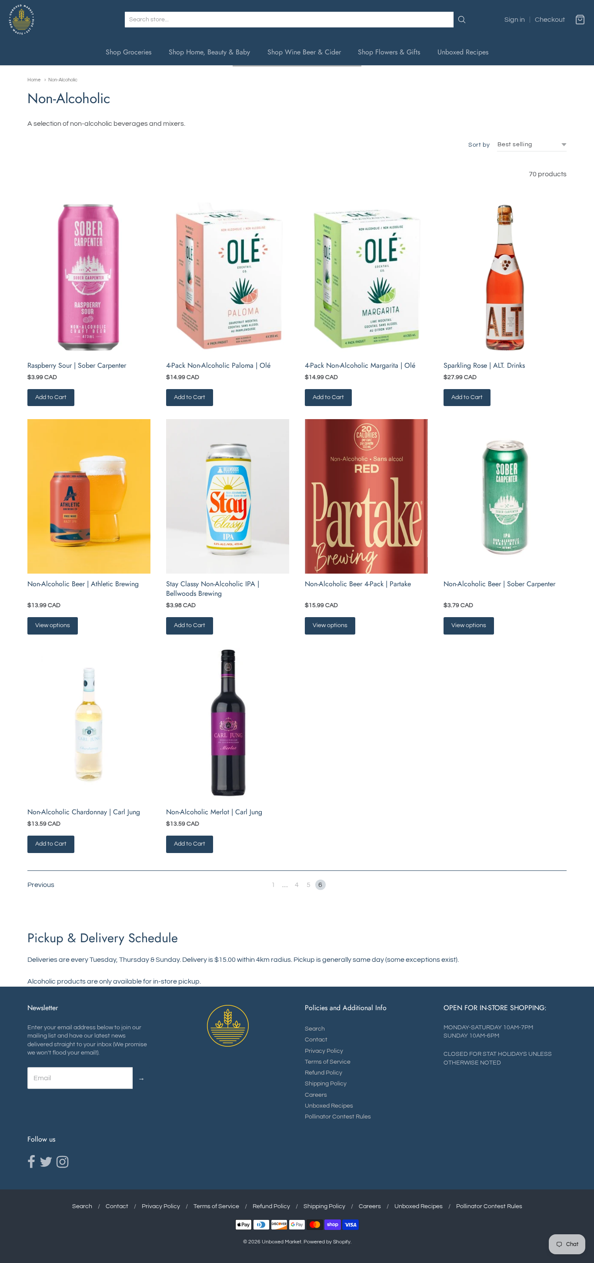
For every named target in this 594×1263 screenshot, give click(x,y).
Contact (316, 1040)
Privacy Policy (324, 1051)
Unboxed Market (281, 1242)
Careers (316, 1095)
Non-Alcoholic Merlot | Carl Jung (214, 812)
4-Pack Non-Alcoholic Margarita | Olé (360, 365)
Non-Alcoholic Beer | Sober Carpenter (499, 584)
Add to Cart (51, 397)
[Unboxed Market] (21, 19)
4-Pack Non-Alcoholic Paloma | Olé (218, 365)
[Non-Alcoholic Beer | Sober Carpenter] (505, 496)
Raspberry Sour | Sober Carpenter (76, 365)
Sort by (479, 145)
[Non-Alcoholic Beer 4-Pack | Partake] (366, 496)
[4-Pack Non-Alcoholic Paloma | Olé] (227, 278)
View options (52, 625)
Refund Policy (323, 1073)
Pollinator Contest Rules (338, 1117)
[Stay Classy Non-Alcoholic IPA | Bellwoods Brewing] (227, 496)
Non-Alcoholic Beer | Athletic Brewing (83, 584)
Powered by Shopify (327, 1242)
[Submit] (462, 19)
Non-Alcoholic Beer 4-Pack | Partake (358, 584)
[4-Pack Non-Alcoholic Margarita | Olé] (366, 278)
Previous (40, 884)
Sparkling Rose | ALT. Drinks (484, 365)
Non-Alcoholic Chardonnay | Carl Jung (83, 812)
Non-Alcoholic (62, 79)
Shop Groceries (128, 52)
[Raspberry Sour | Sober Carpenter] (88, 278)
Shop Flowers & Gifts (389, 52)
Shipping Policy (326, 1084)
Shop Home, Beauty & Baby (209, 52)
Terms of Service (327, 1062)
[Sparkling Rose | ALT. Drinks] (505, 278)
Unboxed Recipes (462, 52)
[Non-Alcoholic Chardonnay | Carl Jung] (88, 725)
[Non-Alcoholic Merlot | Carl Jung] (227, 725)
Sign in (514, 19)
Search (315, 1029)
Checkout (550, 19)
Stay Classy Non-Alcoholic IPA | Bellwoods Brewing (212, 588)
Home (33, 79)
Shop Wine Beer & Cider (304, 52)
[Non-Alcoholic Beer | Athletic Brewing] (88, 496)
